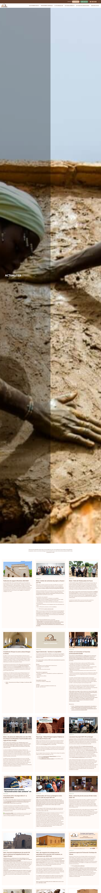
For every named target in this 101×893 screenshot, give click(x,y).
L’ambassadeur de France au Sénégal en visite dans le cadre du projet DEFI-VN (49, 796)
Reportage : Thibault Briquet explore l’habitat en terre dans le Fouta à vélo (50, 737)
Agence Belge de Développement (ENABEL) (12, 860)
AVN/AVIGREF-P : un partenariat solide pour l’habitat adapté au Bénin (50, 621)
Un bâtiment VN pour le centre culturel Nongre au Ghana (16, 652)
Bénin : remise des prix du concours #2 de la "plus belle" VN (48, 620)
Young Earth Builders (17, 666)
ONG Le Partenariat (90, 749)
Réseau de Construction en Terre (76, 861)
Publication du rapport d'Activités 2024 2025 (16, 580)
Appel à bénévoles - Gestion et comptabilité (48, 651)
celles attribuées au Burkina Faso (78, 757)
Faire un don (84, 1)
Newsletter (75, 1)
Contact (69, 1)
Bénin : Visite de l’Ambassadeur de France (81, 580)
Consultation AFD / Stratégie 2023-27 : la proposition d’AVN (15, 796)
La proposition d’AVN (9, 813)
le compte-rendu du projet (48, 608)
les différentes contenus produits (47, 758)
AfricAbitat (45, 744)
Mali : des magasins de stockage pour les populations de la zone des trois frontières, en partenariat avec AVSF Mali (49, 854)
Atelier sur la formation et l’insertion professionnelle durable (79, 652)
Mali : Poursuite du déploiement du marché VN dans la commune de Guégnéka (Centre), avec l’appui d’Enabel (16, 854)
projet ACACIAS (89, 595)
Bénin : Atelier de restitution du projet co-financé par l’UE (50, 581)
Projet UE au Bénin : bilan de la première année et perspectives (49, 623)
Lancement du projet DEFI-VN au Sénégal (81, 737)
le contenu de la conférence (78, 865)
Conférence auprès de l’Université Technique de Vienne (82, 853)
